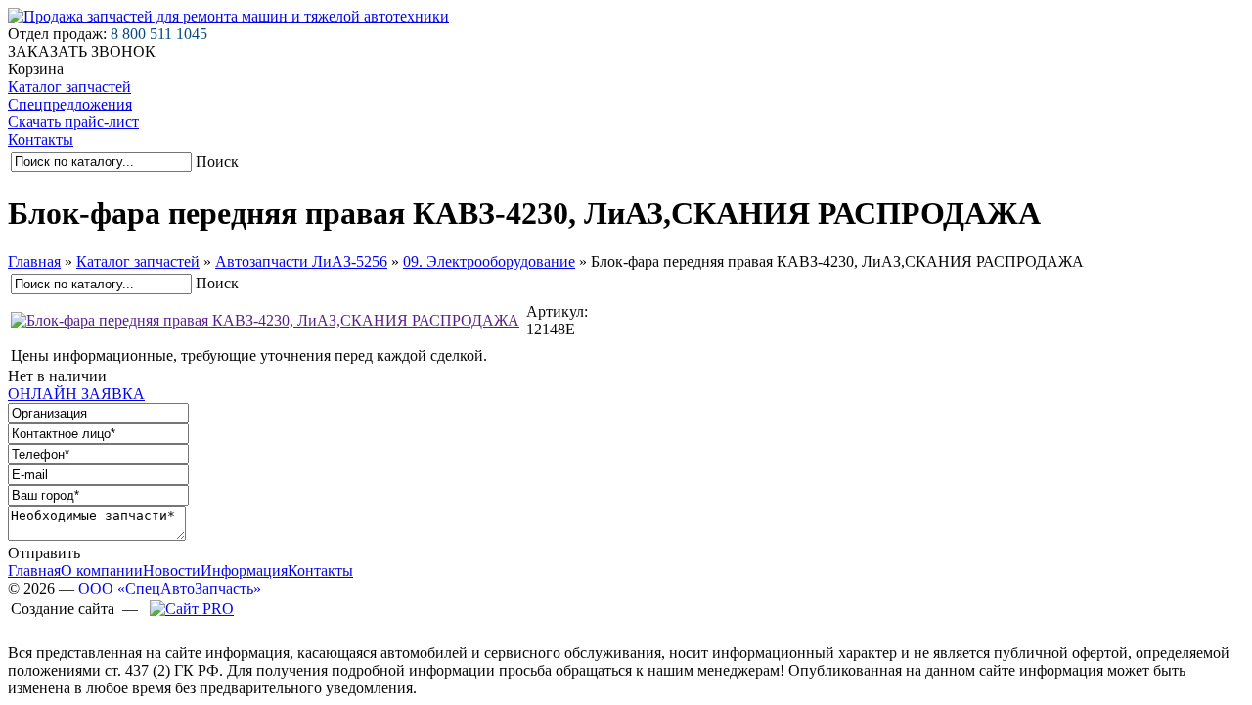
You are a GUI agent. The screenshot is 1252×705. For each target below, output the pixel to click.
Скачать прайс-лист (73, 121)
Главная (34, 261)
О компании (102, 570)
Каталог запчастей (69, 86)
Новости (172, 570)
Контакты (40, 139)
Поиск (217, 162)
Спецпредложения (70, 104)
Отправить (44, 553)
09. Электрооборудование (489, 261)
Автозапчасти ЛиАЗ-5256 (301, 261)
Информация (244, 570)
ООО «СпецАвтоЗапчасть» (169, 588)
